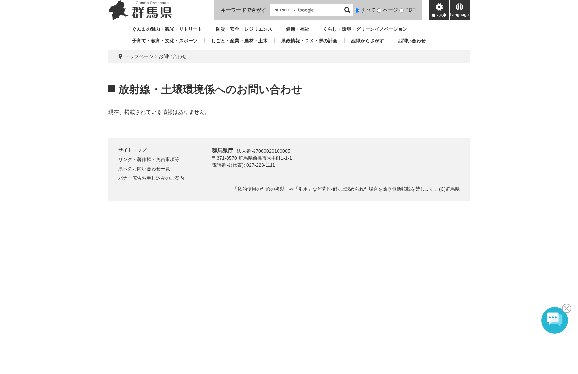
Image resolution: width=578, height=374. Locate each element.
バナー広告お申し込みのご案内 (151, 178)
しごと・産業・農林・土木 (239, 40)
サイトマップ (132, 150)
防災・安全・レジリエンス (244, 29)
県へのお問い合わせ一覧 (144, 168)
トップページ (139, 56)
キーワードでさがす (243, 10)
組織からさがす (367, 40)
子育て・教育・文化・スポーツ (165, 40)
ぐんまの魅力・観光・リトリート (167, 29)
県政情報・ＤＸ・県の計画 (309, 40)
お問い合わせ (412, 40)
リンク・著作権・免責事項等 (148, 159)
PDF (410, 10)
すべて (368, 10)
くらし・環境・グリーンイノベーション (365, 29)
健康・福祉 (297, 29)
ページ (390, 10)
